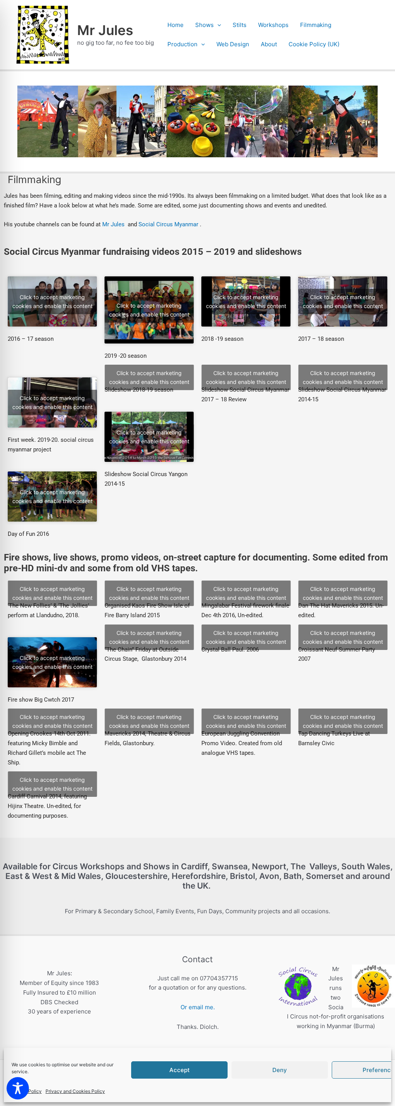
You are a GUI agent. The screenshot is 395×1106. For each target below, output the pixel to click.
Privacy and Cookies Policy (75, 1091)
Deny (279, 1070)
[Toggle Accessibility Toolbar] (18, 1088)
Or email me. (198, 1007)
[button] (217, 25)
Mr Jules (105, 30)
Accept (179, 1070)
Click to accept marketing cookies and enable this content (52, 301)
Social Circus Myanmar (168, 224)
